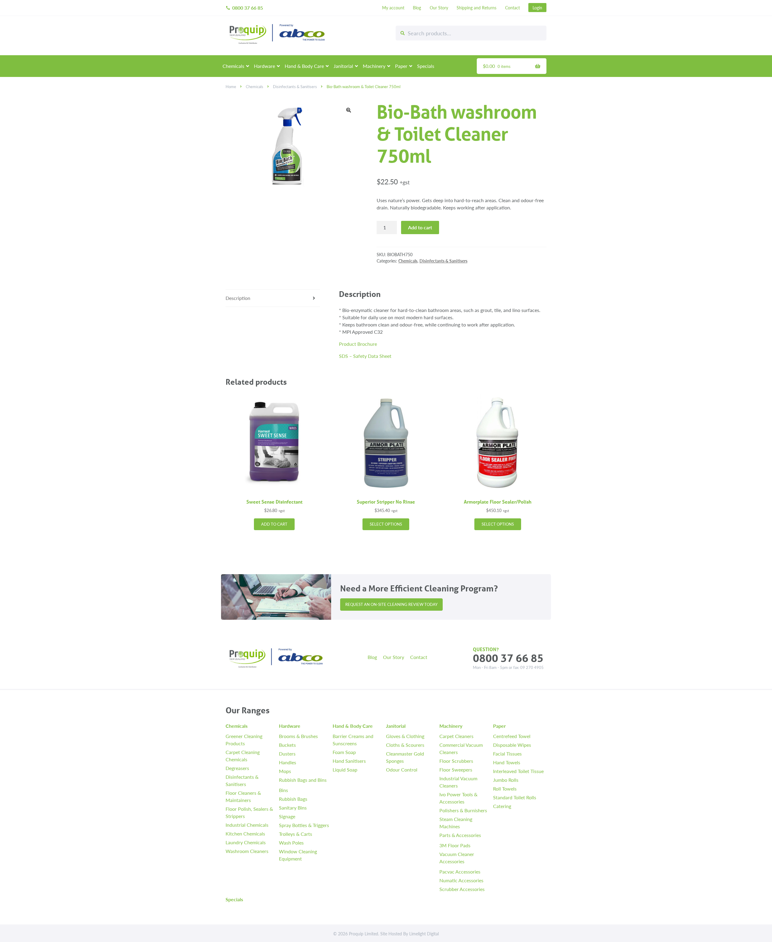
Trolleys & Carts (295, 833)
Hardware (264, 65)
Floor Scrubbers (456, 760)
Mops (285, 771)
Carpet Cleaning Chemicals (243, 756)
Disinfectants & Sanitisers (295, 86)
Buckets (287, 744)
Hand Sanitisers (349, 760)
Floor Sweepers (455, 769)
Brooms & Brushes (298, 736)
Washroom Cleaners (247, 851)
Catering (502, 806)
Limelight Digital (424, 934)
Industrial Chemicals (247, 824)
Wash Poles (291, 842)
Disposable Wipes (512, 744)
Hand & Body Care (304, 65)
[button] (348, 110)
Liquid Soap (345, 769)
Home (231, 86)
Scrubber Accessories (462, 889)
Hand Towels (506, 762)
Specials (425, 65)
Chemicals (233, 65)
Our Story (439, 8)
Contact (512, 8)
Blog (417, 8)
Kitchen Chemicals (245, 833)
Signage (287, 816)
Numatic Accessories (461, 880)
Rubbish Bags (293, 798)
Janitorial (343, 65)
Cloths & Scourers (405, 744)
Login (537, 8)
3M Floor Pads (454, 845)
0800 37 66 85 (244, 7)
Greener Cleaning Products (244, 740)
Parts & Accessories (460, 835)
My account (393, 8)
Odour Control (401, 769)
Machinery (374, 65)
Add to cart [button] (274, 524)
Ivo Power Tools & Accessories (458, 798)
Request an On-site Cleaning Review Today (391, 604)
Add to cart (420, 227)
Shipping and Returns (476, 8)
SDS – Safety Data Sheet (365, 355)
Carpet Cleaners (456, 736)
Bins (283, 790)
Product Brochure (358, 343)
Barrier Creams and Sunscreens (353, 740)
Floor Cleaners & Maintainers (243, 796)
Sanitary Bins (293, 807)
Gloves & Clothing (405, 736)
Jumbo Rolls (505, 779)
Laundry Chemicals (246, 842)
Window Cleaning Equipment (298, 855)
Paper (401, 65)
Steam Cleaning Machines (455, 823)
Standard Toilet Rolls (514, 797)
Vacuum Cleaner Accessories (456, 858)
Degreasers (237, 768)
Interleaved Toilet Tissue (518, 771)
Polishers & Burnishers (463, 810)
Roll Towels (505, 788)
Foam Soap (344, 752)
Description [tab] (238, 297)
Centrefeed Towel (511, 736)
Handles (287, 762)
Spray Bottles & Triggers (304, 825)
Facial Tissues (507, 753)
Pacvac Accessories (459, 871)
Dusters (287, 753)
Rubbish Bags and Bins (303, 779)
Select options (386, 524)
